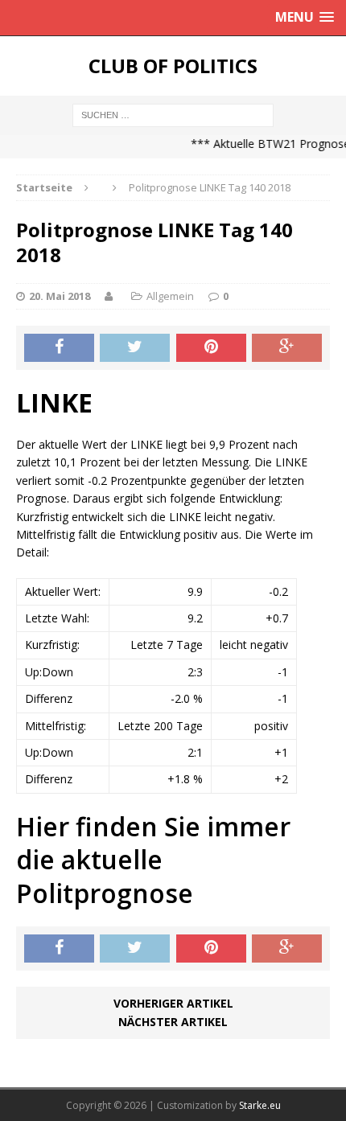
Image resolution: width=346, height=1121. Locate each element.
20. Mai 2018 (59, 296)
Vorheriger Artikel (173, 1003)
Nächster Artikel (173, 1021)
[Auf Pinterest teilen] (211, 348)
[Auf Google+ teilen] (287, 348)
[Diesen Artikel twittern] (135, 348)
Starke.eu (260, 1105)
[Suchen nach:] (173, 113)
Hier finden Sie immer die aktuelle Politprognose (153, 859)
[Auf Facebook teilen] (59, 348)
